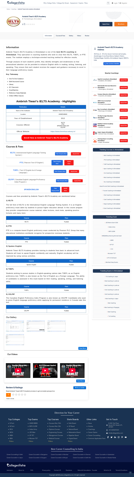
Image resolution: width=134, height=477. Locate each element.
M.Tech (12, 426)
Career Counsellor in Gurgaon (38, 457)
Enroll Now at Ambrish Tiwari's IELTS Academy (46, 138)
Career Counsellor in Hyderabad (104, 454)
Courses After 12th (55, 426)
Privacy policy (46, 470)
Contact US (57, 470)
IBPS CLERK (33, 426)
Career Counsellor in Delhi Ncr (82, 457)
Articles (90, 426)
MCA (11, 432)
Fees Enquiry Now (61, 153)
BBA (11, 438)
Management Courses (56, 435)
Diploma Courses (54, 429)
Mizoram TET (33, 438)
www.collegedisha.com (67, 475)
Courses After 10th (55, 423)
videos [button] (79, 35)
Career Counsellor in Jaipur (15, 457)
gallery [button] (71, 35)
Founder (94, 470)
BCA (11, 429)
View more (82, 348)
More (11, 441)
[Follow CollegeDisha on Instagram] (118, 437)
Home (8, 9)
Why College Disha (49, 3)
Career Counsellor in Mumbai (59, 454)
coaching (13, 9)
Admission (10, 470)
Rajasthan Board (74, 435)
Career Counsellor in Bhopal (59, 457)
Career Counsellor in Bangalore (38, 454)
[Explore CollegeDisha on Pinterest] (122, 437)
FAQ (31, 470)
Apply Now (105, 24)
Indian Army (33, 429)
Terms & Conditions (121, 470)
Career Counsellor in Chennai (81, 454)
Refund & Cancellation (84, 470)
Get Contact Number (112, 63)
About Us (21, 470)
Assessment (74, 3)
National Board (73, 429)
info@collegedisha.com (115, 433)
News (90, 423)
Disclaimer (69, 470)
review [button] (87, 35)
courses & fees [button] (60, 35)
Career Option (92, 432)
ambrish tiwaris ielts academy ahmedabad (29, 9)
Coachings (91, 429)
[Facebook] (108, 437)
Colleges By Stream (63, 3)
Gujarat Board (73, 438)
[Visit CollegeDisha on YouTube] (125, 437)
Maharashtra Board (74, 432)
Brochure (120, 24)
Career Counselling (94, 435)
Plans (86, 3)
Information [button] (48, 35)
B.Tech (12, 423)
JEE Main (32, 432)
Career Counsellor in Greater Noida (105, 457)
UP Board (72, 426)
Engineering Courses (55, 432)
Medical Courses (54, 438)
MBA (11, 435)
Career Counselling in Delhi (15, 454)
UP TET (31, 435)
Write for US (107, 470)
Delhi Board (72, 423)
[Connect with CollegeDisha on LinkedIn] (115, 437)
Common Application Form (96, 438)
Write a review (79, 387)
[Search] (108, 3)
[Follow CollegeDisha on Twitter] (111, 437)
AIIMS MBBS (33, 423)
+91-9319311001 (113, 430)
